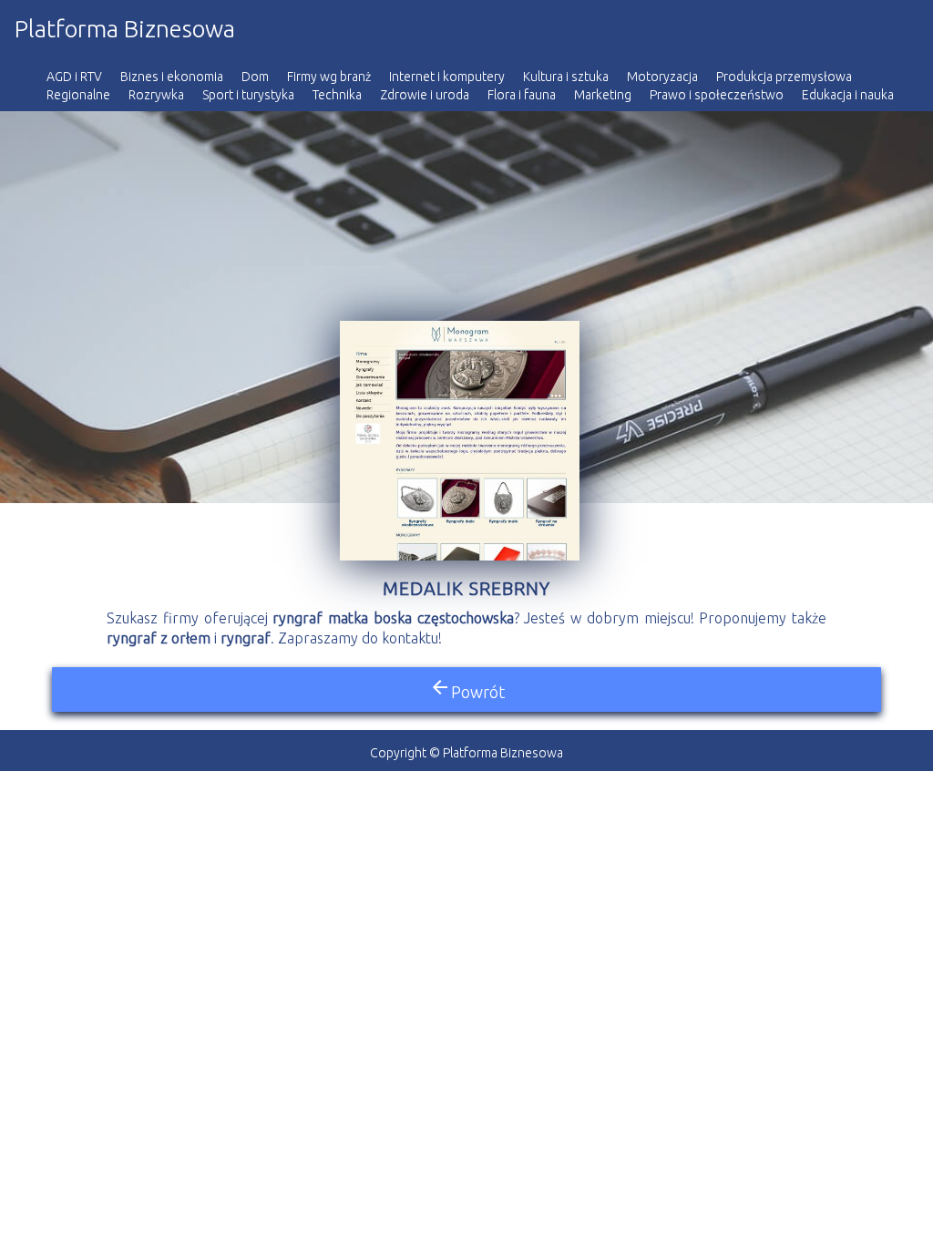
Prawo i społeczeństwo (717, 94)
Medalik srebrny (466, 589)
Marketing (602, 94)
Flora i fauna (521, 94)
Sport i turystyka (248, 94)
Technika (337, 94)
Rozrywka (156, 94)
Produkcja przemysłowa (784, 76)
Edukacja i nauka (848, 94)
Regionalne (78, 94)
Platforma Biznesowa (125, 28)
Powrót (467, 688)
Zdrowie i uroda (424, 94)
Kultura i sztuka (566, 76)
